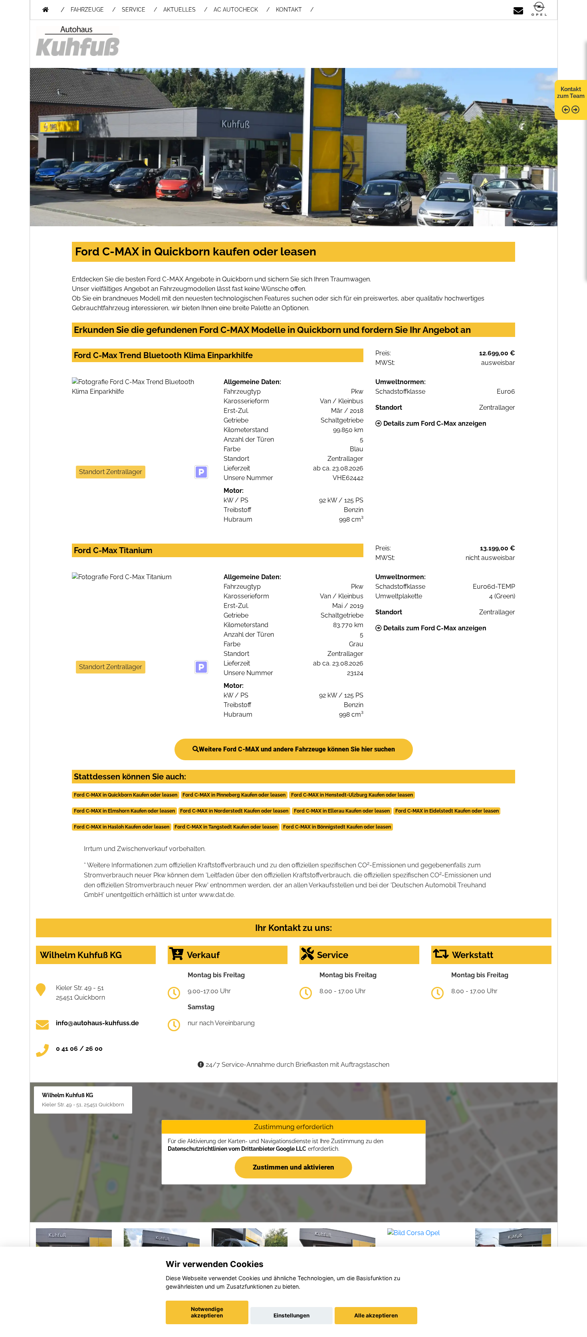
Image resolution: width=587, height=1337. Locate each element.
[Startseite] (539, 9)
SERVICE (133, 9)
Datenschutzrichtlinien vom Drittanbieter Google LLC (237, 1149)
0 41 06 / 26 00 (79, 1048)
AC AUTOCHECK (236, 9)
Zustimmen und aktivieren (293, 1167)
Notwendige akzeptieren (207, 1312)
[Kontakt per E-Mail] (518, 9)
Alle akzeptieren (376, 1315)
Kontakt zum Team (571, 92)
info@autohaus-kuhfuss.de (97, 1023)
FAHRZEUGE (87, 9)
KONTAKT (289, 9)
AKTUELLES (179, 9)
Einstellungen (291, 1315)
